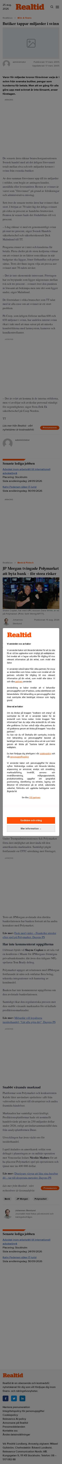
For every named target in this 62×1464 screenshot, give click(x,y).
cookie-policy (45, 753)
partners (19, 681)
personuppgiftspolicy (19, 757)
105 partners (34, 797)
